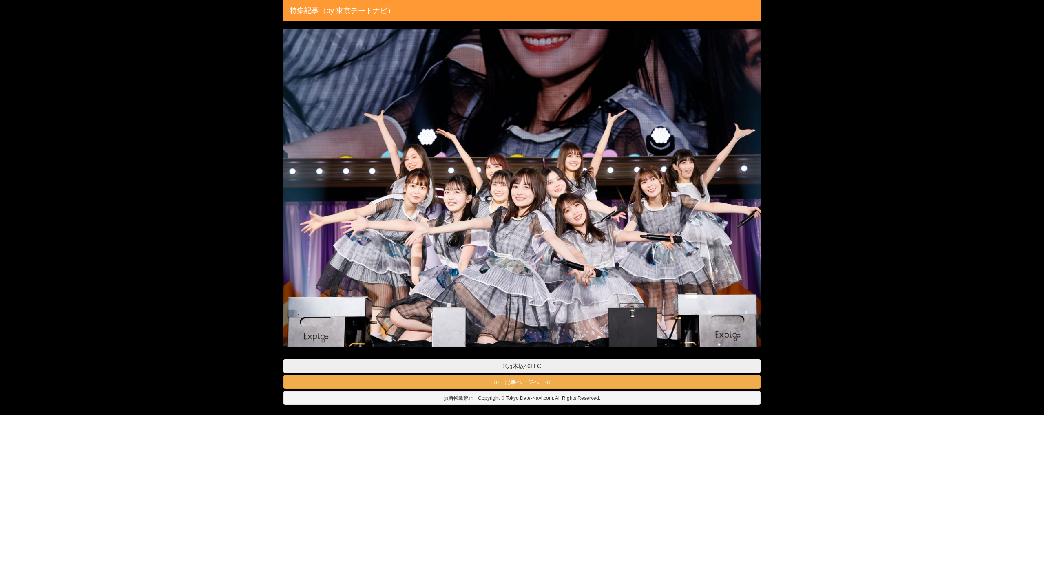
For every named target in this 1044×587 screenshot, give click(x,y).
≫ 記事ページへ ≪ (522, 382)
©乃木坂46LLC (522, 366)
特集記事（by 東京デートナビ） (342, 11)
